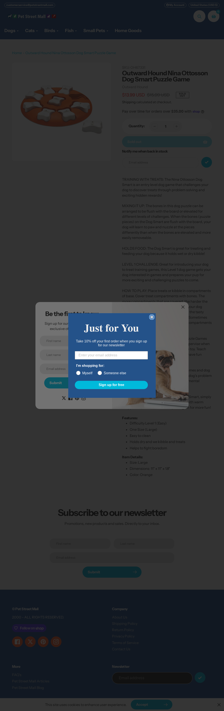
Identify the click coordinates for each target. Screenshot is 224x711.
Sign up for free (111, 385)
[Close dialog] (152, 317)
